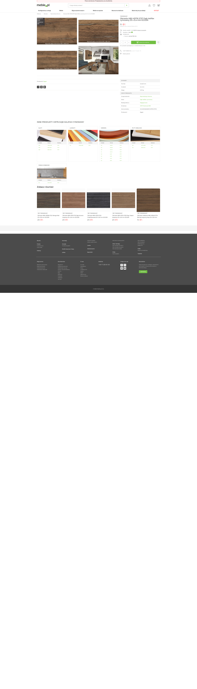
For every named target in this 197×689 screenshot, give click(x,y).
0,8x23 (111, 145)
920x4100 (49, 147)
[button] (158, 42)
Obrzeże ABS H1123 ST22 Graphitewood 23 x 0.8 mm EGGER (97, 216)
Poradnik (60, 276)
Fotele (38, 244)
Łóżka (63, 252)
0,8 (70, 145)
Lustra (89, 245)
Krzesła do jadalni (66, 245)
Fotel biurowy (40, 245)
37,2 (133, 147)
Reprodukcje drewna (146, 96)
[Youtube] (125, 268)
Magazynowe (143, 102)
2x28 (111, 156)
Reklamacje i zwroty (62, 268)
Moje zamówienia (41, 266)
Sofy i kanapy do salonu (118, 245)
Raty (59, 272)
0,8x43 (111, 149)
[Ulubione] (154, 5)
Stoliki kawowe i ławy (68, 249)
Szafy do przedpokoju (143, 250)
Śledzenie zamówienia (42, 264)
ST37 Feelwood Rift (145, 106)
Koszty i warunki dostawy (64, 269)
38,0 (39, 145)
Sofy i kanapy (116, 243)
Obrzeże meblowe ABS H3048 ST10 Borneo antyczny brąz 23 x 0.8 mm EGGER (147, 216)
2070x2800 (143, 145)
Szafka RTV (140, 245)
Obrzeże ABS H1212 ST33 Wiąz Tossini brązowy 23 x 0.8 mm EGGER (123, 216)
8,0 (39, 182)
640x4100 (50, 182)
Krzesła (64, 244)
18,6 (132, 145)
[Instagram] (125, 265)
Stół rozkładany (141, 240)
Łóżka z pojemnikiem (92, 242)
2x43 (111, 158)
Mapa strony (83, 274)
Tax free (59, 279)
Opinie (81, 271)
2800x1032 (143, 147)
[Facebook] (121, 265)
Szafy (139, 248)
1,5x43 (111, 151)
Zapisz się (143, 271)
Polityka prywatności (63, 266)
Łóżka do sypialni (91, 240)
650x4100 (49, 149)
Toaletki (140, 253)
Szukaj (126, 5)
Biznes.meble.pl (84, 276)
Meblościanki (91, 248)
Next (160, 206)
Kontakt (82, 264)
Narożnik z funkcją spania (118, 240)
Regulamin (60, 264)
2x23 (111, 154)
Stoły (114, 252)
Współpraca (83, 266)
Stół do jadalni (116, 253)
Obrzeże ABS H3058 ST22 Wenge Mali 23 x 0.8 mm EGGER (48, 216)
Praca (81, 268)
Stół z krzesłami (141, 242)
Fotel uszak (39, 247)
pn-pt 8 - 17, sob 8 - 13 (132, 50)
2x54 (111, 160)
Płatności (60, 274)
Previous (36, 206)
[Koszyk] (158, 5)
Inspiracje (60, 277)
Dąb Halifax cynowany (146, 99)
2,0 (101, 154)
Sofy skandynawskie (117, 248)
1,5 (101, 151)
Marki (81, 272)
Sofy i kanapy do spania (118, 247)
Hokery (39, 250)
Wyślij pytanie (126, 53)
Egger (45, 81)
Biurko (39, 240)
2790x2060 (81, 145)
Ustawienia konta (41, 268)
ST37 (58, 145)
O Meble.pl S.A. (83, 269)
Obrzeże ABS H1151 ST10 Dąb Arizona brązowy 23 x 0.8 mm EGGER (72, 216)
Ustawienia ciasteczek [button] (42, 269)
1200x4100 (50, 145)
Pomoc (59, 271)
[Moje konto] (149, 5)
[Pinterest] (121, 268)
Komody (64, 240)
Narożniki (89, 252)
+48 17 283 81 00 (104, 264)
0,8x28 (111, 147)
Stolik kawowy (141, 243)
